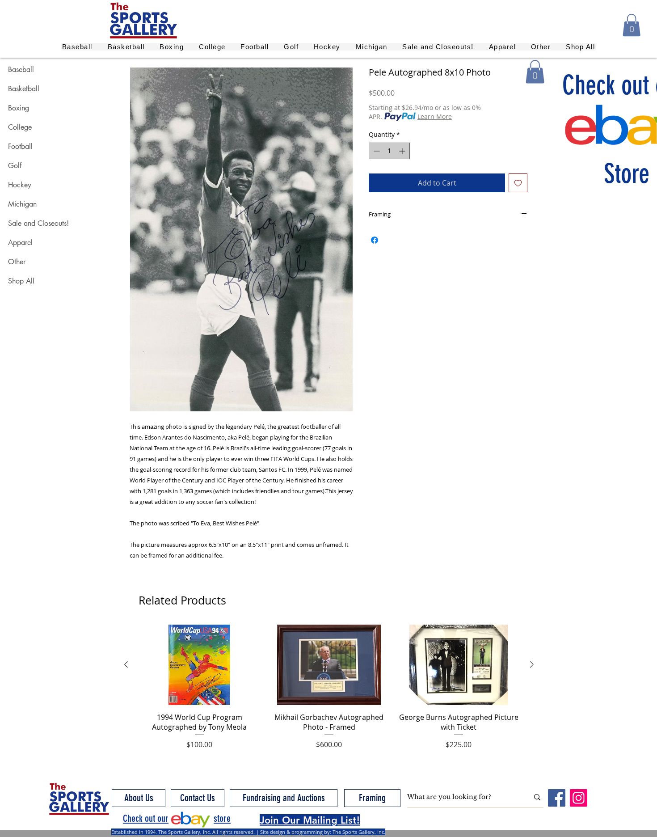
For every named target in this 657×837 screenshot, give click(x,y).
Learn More (434, 116)
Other (16, 261)
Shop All (21, 281)
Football (20, 146)
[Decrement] (375, 151)
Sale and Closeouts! (38, 223)
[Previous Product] (126, 664)
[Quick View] (199, 665)
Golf (14, 165)
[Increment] (403, 151)
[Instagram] (578, 798)
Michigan (22, 204)
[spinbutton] (389, 151)
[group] (329, 692)
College (20, 127)
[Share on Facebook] (374, 240)
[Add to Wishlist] (518, 182)
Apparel (20, 242)
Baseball (21, 69)
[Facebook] (556, 798)
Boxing (18, 108)
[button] (631, 25)
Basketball (23, 88)
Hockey (19, 185)
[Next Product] (531, 664)
